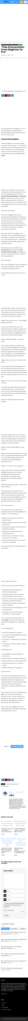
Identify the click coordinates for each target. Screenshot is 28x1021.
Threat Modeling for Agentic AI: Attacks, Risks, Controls (19, 830)
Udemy (20, 44)
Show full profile (20, 792)
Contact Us (4, 993)
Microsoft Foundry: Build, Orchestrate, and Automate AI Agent (6, 850)
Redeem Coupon (17, 746)
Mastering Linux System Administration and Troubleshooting (19, 850)
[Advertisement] (14, 20)
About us (4, 1003)
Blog (3, 1005)
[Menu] (1, 2)
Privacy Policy (5, 1007)
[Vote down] (5, 58)
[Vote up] (7, 58)
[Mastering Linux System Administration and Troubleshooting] (20, 839)
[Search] (17, 2)
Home (2, 42)
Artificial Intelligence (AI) (6, 44)
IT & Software (15, 44)
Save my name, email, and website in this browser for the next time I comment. (14, 905)
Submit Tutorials (21, 2)
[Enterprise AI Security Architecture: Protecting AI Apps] (7, 821)
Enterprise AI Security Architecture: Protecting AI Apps (7, 830)
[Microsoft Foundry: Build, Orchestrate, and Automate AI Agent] (7, 839)
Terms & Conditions (6, 1009)
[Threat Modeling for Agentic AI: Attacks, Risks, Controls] (20, 821)
